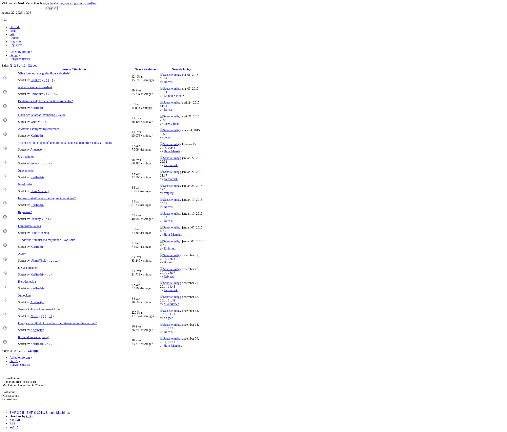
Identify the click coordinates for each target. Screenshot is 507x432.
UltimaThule (38, 260)
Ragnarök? (25, 212)
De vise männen (28, 267)
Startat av (80, 69)
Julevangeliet (26, 170)
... (20, 65)
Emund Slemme (174, 95)
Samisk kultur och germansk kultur (40, 309)
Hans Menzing (173, 151)
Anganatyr (37, 149)
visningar (150, 69)
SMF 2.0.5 (17, 412)
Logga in (15, 41)
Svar (138, 69)
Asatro (22, 253)
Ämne (67, 69)
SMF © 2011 (35, 412)
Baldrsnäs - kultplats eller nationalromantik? (45, 101)
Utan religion (26, 156)
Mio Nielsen (171, 304)
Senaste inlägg (182, 69)
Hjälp (13, 30)
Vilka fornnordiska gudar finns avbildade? (44, 73)
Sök (12, 34)
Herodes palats (27, 281)
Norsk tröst (25, 184)
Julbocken (24, 295)
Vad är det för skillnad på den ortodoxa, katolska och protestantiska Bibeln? (65, 142)
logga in (48, 3)
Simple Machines (58, 412)
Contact (14, 37)
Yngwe (168, 318)
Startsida (15, 27)
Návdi (34, 316)
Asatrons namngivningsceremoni (38, 129)
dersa (167, 137)
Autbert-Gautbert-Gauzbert (35, 87)
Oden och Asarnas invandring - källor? (42, 115)
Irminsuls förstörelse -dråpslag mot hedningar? (47, 198)
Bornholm (36, 94)
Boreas (168, 82)
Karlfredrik (37, 107)
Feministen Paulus (29, 226)
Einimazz (169, 248)
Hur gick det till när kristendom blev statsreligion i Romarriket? (57, 323)
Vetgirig (169, 193)
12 (23, 65)
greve (33, 163)
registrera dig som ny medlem (78, 3)
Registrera (16, 45)
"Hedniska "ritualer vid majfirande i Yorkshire (46, 240)
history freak (171, 123)
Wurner (35, 121)
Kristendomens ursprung (33, 337)
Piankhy (35, 80)
